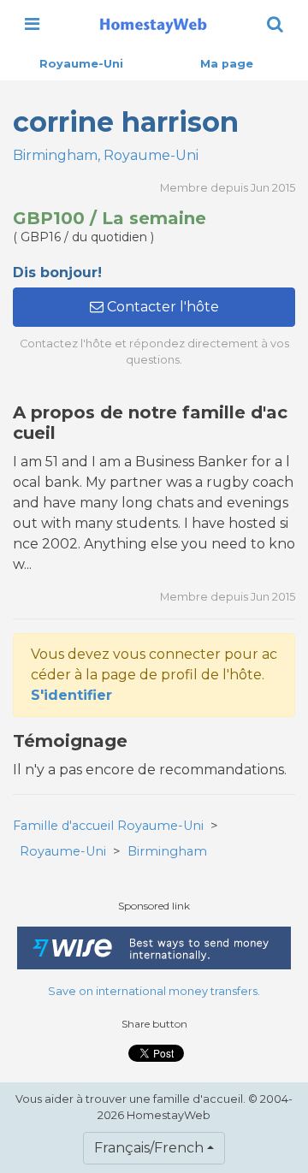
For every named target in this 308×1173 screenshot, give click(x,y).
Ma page (226, 63)
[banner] (153, 24)
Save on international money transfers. (154, 991)
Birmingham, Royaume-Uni (105, 155)
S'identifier (71, 695)
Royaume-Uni (81, 63)
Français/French (149, 1148)
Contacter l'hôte (161, 307)
